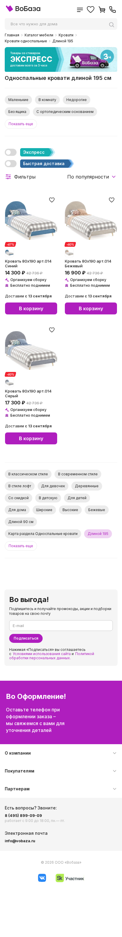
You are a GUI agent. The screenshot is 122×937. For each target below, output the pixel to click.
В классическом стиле (28, 474)
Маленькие (18, 99)
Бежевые (96, 510)
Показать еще (21, 124)
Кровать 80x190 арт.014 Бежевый (88, 263)
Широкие (44, 510)
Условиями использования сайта (42, 653)
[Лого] (23, 10)
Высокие (70, 510)
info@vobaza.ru (20, 840)
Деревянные (87, 486)
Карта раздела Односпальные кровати (43, 533)
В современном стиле (78, 474)
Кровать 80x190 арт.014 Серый (28, 393)
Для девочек (53, 486)
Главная (12, 35)
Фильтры (25, 177)
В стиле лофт (19, 486)
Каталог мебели (39, 35)
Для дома (17, 510)
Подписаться (26, 638)
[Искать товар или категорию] (113, 24)
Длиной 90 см (20, 521)
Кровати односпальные (26, 41)
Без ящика (17, 111)
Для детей (77, 498)
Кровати (66, 35)
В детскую (48, 498)
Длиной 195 (62, 41)
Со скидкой (18, 498)
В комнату (47, 99)
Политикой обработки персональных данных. (51, 655)
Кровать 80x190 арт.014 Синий (28, 263)
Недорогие (76, 99)
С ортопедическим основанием (65, 111)
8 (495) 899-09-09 (23, 815)
